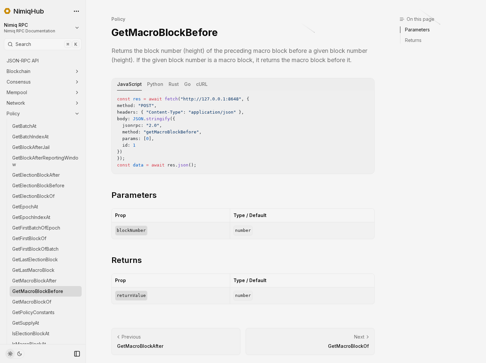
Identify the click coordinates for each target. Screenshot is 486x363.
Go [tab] (187, 84)
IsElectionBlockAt (30, 333)
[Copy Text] (367, 98)
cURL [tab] (202, 84)
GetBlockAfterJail (31, 147)
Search (46, 44)
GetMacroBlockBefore (37, 291)
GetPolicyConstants (33, 312)
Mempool (17, 92)
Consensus (19, 82)
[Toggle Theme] (14, 354)
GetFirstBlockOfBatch (35, 249)
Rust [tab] (174, 84)
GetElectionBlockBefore (38, 185)
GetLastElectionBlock (35, 259)
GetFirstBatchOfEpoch (36, 228)
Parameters (134, 195)
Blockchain (18, 71)
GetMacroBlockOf (31, 302)
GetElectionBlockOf (33, 196)
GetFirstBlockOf (29, 238)
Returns (126, 260)
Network (16, 103)
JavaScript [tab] (129, 84)
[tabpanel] (243, 132)
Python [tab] (155, 84)
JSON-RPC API (23, 60)
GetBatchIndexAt (30, 136)
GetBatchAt (24, 126)
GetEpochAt (25, 206)
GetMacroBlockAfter (34, 280)
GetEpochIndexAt (31, 217)
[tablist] (243, 84)
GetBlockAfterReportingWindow (45, 161)
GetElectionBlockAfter (36, 175)
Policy (13, 113)
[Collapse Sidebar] (77, 353)
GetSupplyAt (25, 323)
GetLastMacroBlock (33, 270)
